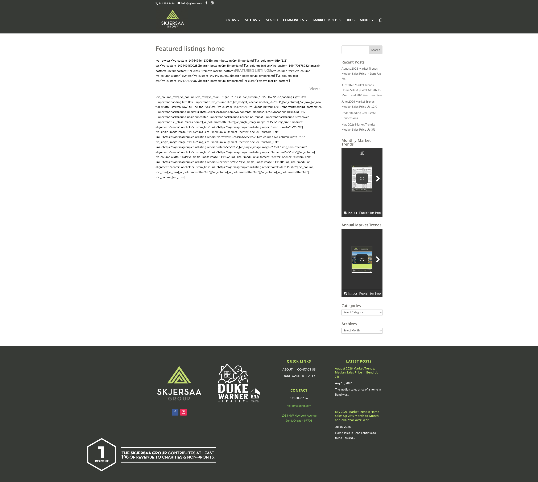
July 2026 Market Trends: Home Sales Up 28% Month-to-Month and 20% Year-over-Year (362, 90)
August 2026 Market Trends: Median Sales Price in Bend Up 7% (361, 73)
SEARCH (272, 20)
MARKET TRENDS (325, 20)
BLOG (351, 20)
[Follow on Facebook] (175, 412)
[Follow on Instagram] (183, 412)
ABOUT (365, 20)
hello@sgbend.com (299, 405)
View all (316, 88)
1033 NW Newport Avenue (298, 415)
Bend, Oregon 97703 (298, 420)
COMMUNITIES (293, 20)
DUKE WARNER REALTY (299, 375)
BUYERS (230, 20)
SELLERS (251, 20)
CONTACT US (306, 369)
